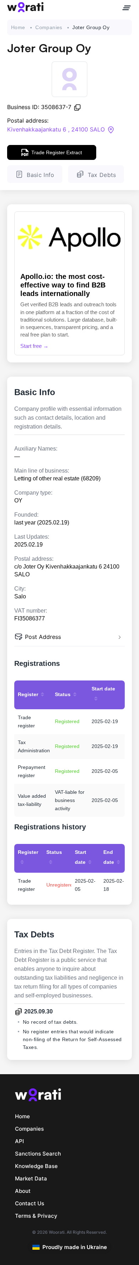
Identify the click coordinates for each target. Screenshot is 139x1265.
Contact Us (29, 1203)
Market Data (31, 1178)
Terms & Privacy (36, 1215)
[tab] (69, 637)
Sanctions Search (38, 1153)
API (19, 1141)
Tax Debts (102, 174)
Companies (48, 27)
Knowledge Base (36, 1166)
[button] (69, 637)
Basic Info (40, 174)
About (23, 1191)
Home (18, 27)
